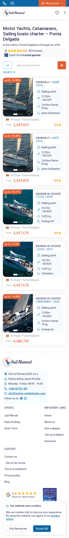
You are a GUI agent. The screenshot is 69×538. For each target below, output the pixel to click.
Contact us (10, 456)
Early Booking (12, 421)
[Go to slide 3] (22, 114)
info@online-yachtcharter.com (27, 393)
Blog (7, 481)
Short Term (11, 428)
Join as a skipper (54, 434)
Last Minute (11, 415)
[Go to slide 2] (19, 114)
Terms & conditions (15, 469)
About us (50, 421)
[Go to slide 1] (15, 114)
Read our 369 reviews (23, 496)
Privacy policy (12, 475)
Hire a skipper (52, 428)
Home (48, 415)
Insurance (50, 441)
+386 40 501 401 (18, 388)
